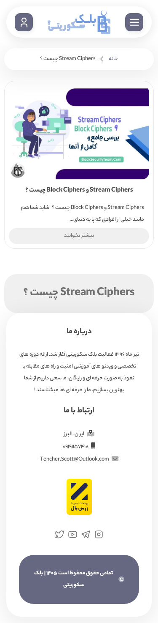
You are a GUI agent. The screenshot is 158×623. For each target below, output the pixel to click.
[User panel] (24, 22)
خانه (113, 59)
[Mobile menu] (134, 22)
